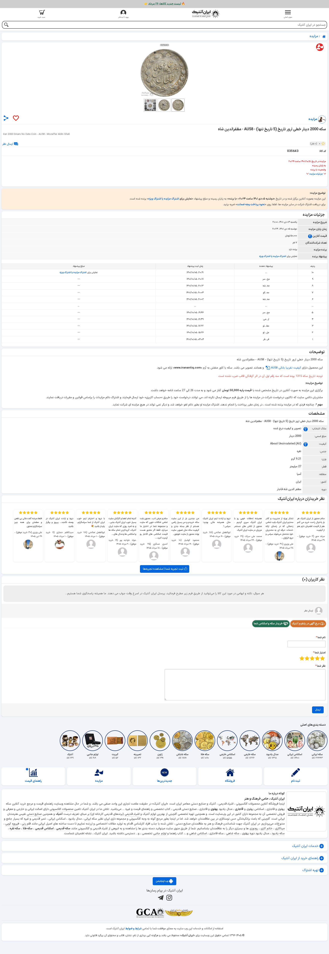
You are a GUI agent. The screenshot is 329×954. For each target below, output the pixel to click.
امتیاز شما (320, 653)
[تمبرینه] (137, 740)
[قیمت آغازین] (310, 236)
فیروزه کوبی (12, 824)
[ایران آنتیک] (324, 37)
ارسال (318, 710)
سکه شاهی (232, 833)
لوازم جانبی (159, 833)
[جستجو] (6, 25)
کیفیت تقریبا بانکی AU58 (286, 368)
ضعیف (322, 658)
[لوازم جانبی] (92, 740)
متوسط (312, 658)
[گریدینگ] (150, 912)
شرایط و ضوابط (133, 929)
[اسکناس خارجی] (227, 740)
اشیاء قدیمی (132, 814)
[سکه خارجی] (250, 740)
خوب (307, 658)
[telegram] (160, 897)
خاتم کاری (266, 828)
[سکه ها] (178, 912)
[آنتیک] (70, 740)
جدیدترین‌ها (164, 781)
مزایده (99, 781)
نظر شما (321, 666)
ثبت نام (295, 781)
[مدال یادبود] (272, 740)
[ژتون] (160, 740)
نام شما (322, 637)
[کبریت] (115, 740)
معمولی (317, 658)
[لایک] (15, 118)
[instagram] (168, 897)
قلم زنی (26, 824)
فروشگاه (230, 781)
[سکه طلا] (205, 740)
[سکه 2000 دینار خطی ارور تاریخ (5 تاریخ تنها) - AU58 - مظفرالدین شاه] (164, 73)
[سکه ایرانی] (317, 740)
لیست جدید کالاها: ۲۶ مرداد (164, 4)
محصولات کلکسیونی (61, 809)
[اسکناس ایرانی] (294, 740)
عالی (301, 658)
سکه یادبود (278, 833)
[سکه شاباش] (182, 740)
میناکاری (280, 828)
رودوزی (254, 828)
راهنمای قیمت (33, 781)
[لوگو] (205, 14)
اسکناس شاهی (198, 833)
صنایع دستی (34, 814)
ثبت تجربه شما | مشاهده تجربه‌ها (163, 569)
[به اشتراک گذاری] (6, 118)
